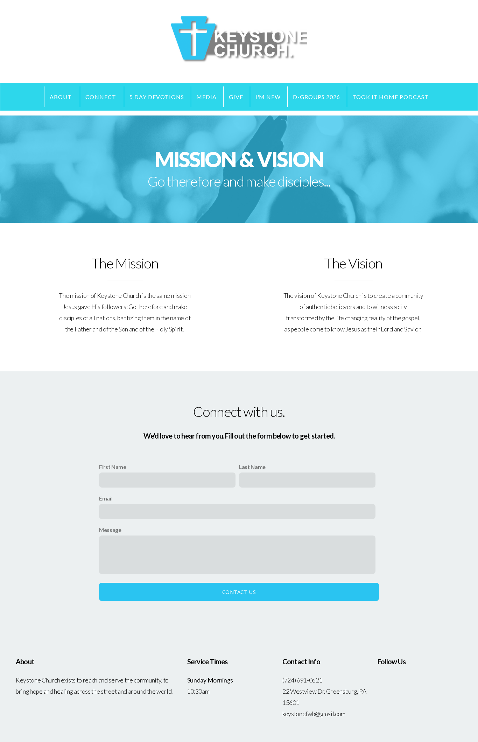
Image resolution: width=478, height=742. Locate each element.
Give (236, 96)
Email (105, 498)
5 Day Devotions (156, 96)
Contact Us (239, 591)
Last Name (252, 466)
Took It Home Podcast (390, 96)
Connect (101, 96)
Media (206, 96)
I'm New (268, 96)
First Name (112, 466)
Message (110, 529)
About (61, 96)
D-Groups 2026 (316, 96)
